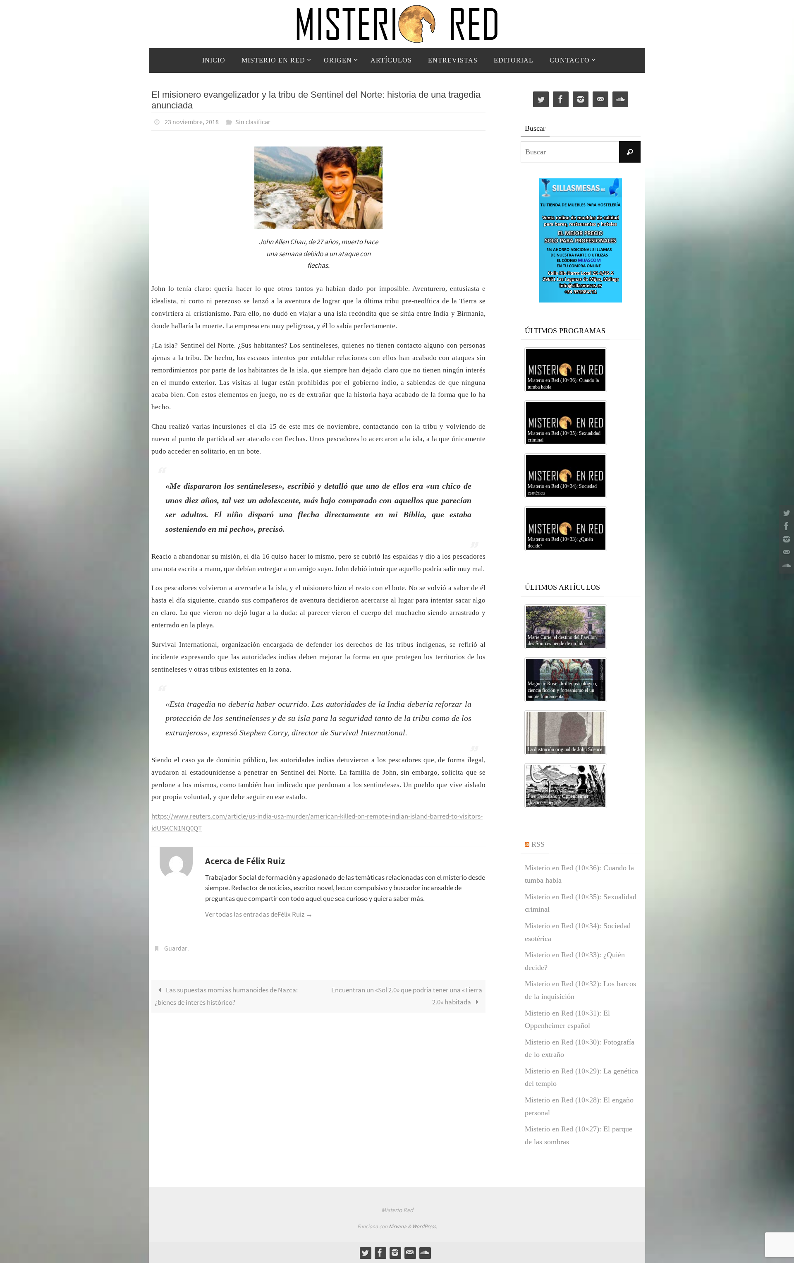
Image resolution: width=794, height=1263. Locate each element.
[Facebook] (785, 526)
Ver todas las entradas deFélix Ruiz (259, 914)
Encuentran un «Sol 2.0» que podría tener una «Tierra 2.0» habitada (406, 995)
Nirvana (398, 1226)
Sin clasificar (252, 122)
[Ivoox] (785, 566)
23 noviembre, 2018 (192, 122)
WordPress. (424, 1226)
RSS (538, 844)
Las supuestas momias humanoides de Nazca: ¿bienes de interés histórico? (226, 996)
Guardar (175, 948)
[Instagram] (785, 539)
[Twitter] (785, 513)
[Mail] (785, 552)
